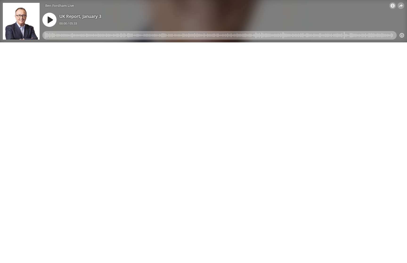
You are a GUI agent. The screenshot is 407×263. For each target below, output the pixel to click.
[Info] (392, 5)
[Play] (49, 20)
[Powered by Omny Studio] (401, 35)
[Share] (401, 5)
